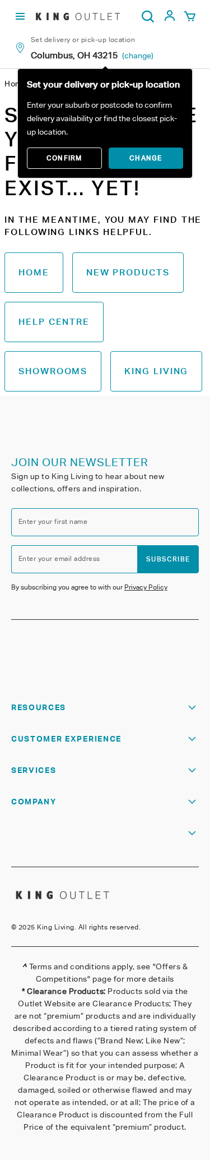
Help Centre (54, 321)
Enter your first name (52, 521)
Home (33, 272)
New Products (128, 272)
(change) (137, 55)
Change (145, 158)
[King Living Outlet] (78, 16)
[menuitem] (169, 18)
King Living (156, 371)
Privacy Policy (145, 587)
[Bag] (190, 17)
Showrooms (52, 371)
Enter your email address (59, 558)
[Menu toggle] (20, 16)
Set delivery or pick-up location (83, 39)
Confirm (64, 158)
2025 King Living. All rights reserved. (79, 927)
